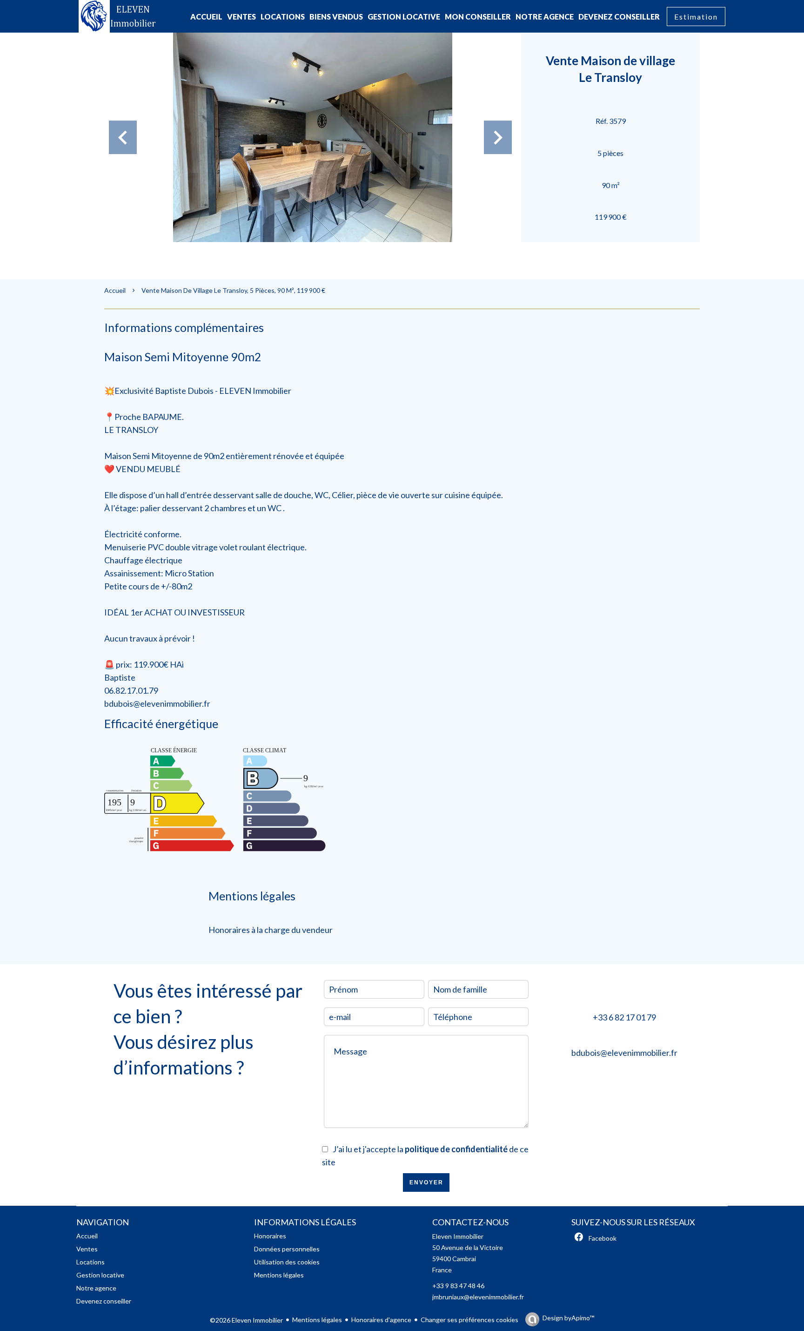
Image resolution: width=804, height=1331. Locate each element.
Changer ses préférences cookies (469, 1320)
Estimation (696, 16)
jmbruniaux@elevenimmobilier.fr (478, 1297)
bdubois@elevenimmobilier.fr (624, 1052)
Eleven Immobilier (457, 1236)
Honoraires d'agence (381, 1320)
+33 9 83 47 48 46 (458, 1286)
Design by (568, 1318)
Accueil (115, 290)
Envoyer (426, 1182)
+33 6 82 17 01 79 (624, 1017)
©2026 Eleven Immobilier (246, 1320)
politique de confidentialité (456, 1149)
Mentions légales (317, 1320)
